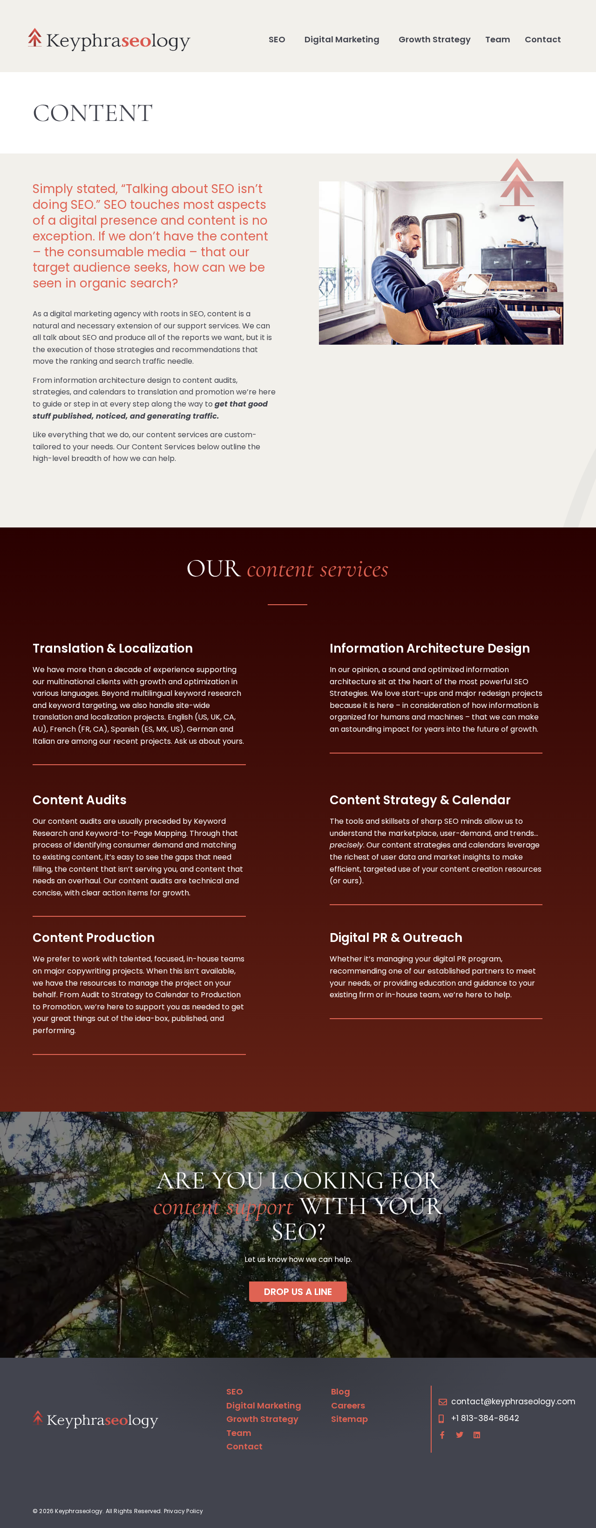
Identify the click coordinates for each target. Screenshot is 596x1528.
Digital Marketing (342, 39)
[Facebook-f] (442, 1435)
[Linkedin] (476, 1435)
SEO (277, 39)
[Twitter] (459, 1435)
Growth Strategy (435, 39)
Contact (543, 39)
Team (497, 39)
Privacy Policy (183, 1511)
